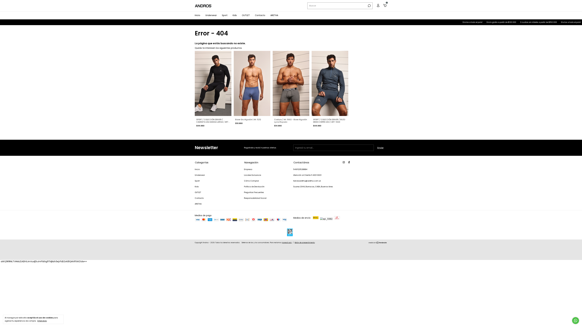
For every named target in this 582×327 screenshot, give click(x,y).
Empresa (248, 169)
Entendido (42, 321)
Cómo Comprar (251, 181)
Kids (235, 15)
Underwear (211, 15)
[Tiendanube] (377, 242)
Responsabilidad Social (255, 198)
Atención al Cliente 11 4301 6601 (307, 175)
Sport (224, 15)
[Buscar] (369, 6)
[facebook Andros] (349, 162)
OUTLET (246, 15)
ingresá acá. (287, 242)
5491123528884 (300, 169)
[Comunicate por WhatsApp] (575, 320)
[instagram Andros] (344, 162)
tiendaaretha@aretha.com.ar (307, 181)
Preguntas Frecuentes (254, 192)
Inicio (197, 15)
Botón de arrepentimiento (305, 242)
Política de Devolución (254, 186)
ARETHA (274, 15)
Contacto (260, 15)
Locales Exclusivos (252, 175)
